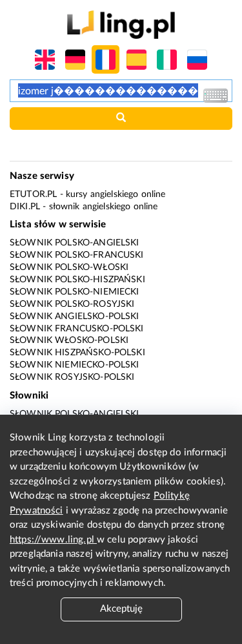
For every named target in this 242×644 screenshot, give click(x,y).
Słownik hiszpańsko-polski (77, 352)
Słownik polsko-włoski (69, 267)
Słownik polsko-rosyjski (72, 304)
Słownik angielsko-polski (74, 316)
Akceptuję (121, 609)
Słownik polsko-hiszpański (77, 279)
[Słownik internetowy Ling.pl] (121, 24)
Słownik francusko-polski (77, 328)
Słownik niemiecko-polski (74, 364)
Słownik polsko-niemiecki (74, 291)
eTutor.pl (33, 194)
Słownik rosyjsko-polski (72, 377)
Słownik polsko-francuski (77, 255)
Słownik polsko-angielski (74, 242)
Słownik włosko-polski (69, 340)
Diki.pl (25, 206)
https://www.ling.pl (53, 540)
